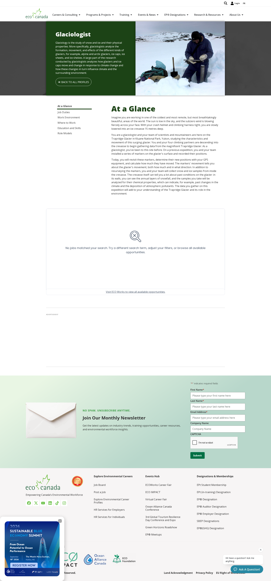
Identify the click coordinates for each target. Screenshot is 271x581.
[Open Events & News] (157, 15)
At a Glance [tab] (65, 106)
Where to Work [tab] (67, 122)
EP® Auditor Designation (211, 506)
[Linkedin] (50, 503)
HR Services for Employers (109, 509)
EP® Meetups (153, 534)
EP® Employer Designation (213, 514)
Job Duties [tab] (64, 112)
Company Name (199, 423)
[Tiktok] (57, 503)
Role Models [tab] (65, 133)
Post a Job (100, 492)
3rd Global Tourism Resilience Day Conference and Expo (162, 518)
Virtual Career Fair (156, 499)
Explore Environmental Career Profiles (111, 501)
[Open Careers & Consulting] (79, 15)
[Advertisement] (135, 339)
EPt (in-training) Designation (214, 492)
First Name (197, 389)
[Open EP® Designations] (187, 15)
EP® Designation (207, 499)
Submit (197, 455)
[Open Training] (131, 15)
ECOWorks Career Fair (158, 485)
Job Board (100, 485)
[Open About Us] (242, 15)
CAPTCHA (195, 434)
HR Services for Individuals (109, 517)
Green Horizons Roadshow (161, 527)
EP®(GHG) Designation (210, 528)
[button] (60, 521)
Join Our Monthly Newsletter (114, 418)
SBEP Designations (208, 521)
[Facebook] (29, 503)
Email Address (198, 411)
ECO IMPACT (152, 492)
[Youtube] (43, 503)
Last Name (197, 400)
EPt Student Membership (211, 485)
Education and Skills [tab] (69, 128)
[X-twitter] (36, 503)
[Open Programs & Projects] (113, 15)
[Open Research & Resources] (222, 15)
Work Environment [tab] (69, 117)
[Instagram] (64, 503)
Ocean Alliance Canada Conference (158, 508)
